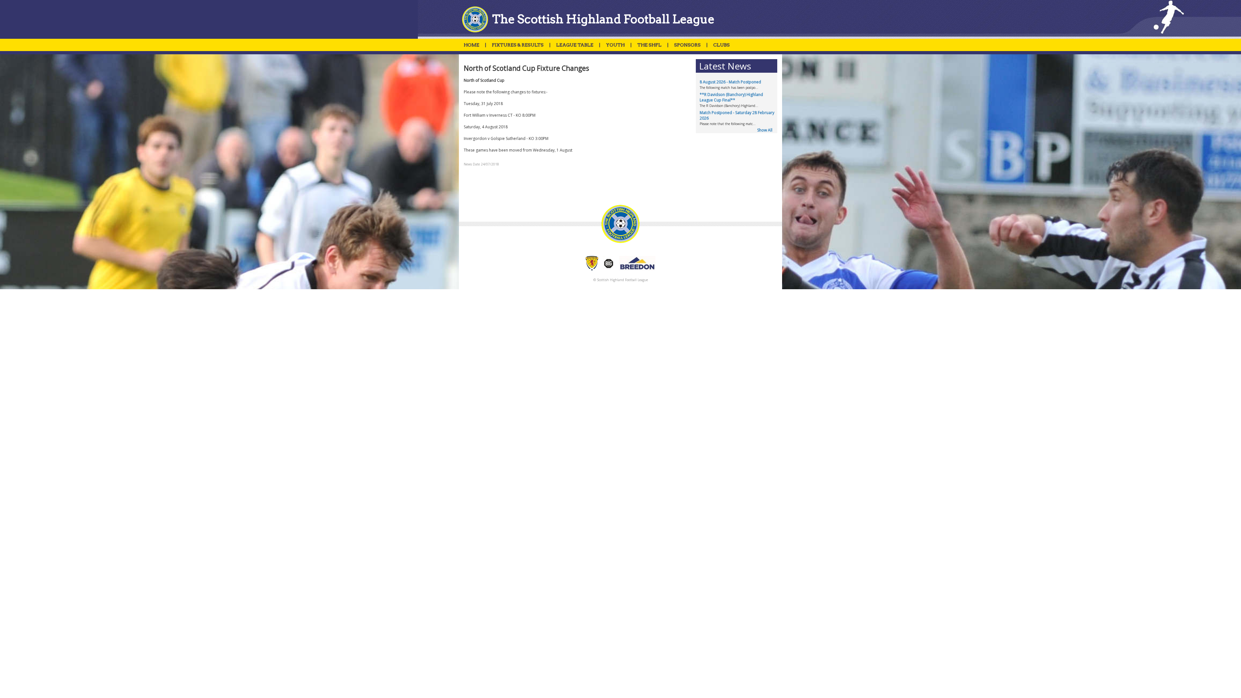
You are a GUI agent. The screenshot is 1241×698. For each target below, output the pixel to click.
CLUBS (721, 45)
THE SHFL (649, 45)
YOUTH (615, 45)
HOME (471, 45)
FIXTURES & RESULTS (518, 45)
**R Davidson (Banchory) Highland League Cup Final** (731, 97)
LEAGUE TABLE (574, 45)
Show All (764, 130)
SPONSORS (687, 45)
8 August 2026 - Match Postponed (730, 82)
